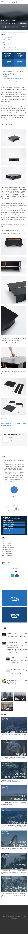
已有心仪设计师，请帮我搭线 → (9, 522)
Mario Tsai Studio (17, 78)
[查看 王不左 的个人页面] (8, 658)
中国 (9, 40)
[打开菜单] (2, 2)
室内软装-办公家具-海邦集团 (7, 555)
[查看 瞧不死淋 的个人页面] (4, 634)
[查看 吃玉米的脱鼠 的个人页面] (4, 643)
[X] (16, 509)
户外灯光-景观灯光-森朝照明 (7, 553)
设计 (9, 42)
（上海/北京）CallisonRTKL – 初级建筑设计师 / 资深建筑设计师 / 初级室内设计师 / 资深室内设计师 (14, 465)
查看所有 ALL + (5, 539)
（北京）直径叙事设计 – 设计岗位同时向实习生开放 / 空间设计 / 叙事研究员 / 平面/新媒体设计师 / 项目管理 (14, 469)
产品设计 (10, 47)
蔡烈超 (10, 37)
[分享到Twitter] (7, 27)
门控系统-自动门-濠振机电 (6, 543)
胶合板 (10, 45)
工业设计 (21, 47)
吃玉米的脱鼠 (9, 642)
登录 (14, 568)
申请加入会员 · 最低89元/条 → (8, 530)
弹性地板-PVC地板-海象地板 (7, 545)
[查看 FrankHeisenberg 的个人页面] (8, 670)
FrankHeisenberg (15, 669)
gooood (13, 2)
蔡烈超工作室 (8, 72)
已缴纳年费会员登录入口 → (8, 533)
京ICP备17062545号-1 (18, 916)
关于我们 (3, 916)
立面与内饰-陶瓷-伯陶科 (6, 549)
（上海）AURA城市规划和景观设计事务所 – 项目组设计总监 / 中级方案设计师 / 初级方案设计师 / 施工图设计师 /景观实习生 (14, 476)
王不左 (12, 658)
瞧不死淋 (8, 633)
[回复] (26, 633)
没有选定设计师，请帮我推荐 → (9, 524)
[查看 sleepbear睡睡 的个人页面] (4, 681)
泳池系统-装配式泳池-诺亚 (6, 551)
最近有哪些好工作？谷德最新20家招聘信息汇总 (14, 461)
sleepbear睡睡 (10, 680)
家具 (16, 47)
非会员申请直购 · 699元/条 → (8, 528)
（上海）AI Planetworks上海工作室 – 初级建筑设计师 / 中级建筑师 (14, 480)
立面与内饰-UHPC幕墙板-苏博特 (8, 547)
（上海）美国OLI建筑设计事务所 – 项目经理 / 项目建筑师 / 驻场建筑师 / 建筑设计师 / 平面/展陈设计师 (14, 472)
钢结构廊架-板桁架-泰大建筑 (7, 541)
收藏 (14, 27)
